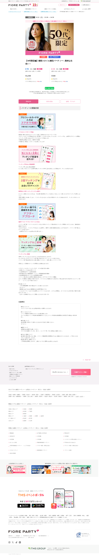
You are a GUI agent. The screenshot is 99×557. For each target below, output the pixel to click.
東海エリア (11, 413)
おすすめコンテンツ (69, 9)
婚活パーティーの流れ (50, 9)
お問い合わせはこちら (59, 372)
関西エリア (11, 416)
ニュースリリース (13, 377)
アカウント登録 (74, 4)
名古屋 (57, 394)
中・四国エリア (12, 418)
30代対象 (66, 436)
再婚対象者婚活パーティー (43, 442)
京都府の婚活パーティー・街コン (31, 11)
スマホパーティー (14, 450)
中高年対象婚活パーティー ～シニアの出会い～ (20, 446)
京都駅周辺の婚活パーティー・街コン (48, 11)
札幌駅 (18, 394)
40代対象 (12, 439)
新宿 (37, 394)
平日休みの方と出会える (69, 442)
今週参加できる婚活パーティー (15, 374)
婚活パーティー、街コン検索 (15, 372)
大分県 (77, 396)
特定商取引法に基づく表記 (29, 535)
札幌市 (14, 394)
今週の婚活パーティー (31, 9)
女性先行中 (12, 436)
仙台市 (27, 394)
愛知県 (53, 394)
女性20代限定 (13, 453)
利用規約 (18, 535)
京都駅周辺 (18, 396)
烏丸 (14, 396)
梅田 (67, 394)
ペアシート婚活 (67, 450)
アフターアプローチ (13, 370)
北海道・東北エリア (13, 409)
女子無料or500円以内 (42, 433)
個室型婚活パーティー (42, 450)
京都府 (10, 396)
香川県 (55, 396)
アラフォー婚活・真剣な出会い (71, 445)
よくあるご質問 (86, 9)
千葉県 (42, 394)
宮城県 (23, 394)
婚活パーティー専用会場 (14, 376)
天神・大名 (70, 396)
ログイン (62, 4)
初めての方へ (13, 9)
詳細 (41, 81)
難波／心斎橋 (72, 394)
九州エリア (11, 420)
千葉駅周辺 (47, 394)
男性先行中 (66, 433)
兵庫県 (24, 396)
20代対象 (39, 436)
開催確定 (12, 433)
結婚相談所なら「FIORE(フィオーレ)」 (70, 1)
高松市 (59, 396)
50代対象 (39, 439)
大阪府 (63, 394)
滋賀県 (36, 396)
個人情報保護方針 (43, 535)
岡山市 (50, 396)
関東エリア (11, 411)
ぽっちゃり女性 (13, 442)
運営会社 (11, 535)
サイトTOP (11, 366)
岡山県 (46, 396)
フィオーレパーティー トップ (15, 11)
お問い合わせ (86, 4)
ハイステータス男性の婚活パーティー (73, 439)
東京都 (33, 394)
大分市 (81, 396)
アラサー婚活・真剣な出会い (43, 445)
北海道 (10, 394)
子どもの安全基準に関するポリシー (17, 537)
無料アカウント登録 (80, 372)
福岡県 (65, 396)
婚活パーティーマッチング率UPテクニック (35, 368)
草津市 (40, 396)
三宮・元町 (29, 396)
